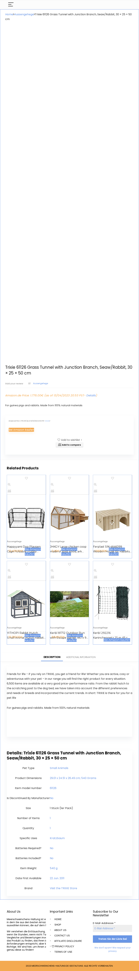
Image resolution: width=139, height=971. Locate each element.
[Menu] (11, 4)
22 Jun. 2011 (57, 878)
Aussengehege (24, 14)
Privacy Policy (64, 946)
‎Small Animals (59, 768)
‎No (51, 798)
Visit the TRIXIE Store (63, 888)
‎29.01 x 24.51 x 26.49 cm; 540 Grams (73, 778)
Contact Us (62, 935)
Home (9, 14)
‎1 (50, 818)
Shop (57, 924)
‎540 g (53, 868)
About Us (60, 930)
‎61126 (53, 788)
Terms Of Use (63, 951)
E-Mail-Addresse (104, 923)
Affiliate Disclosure (68, 941)
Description (52, 657)
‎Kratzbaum (57, 838)
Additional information (80, 657)
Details (91, 395)
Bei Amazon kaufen (21, 430)
